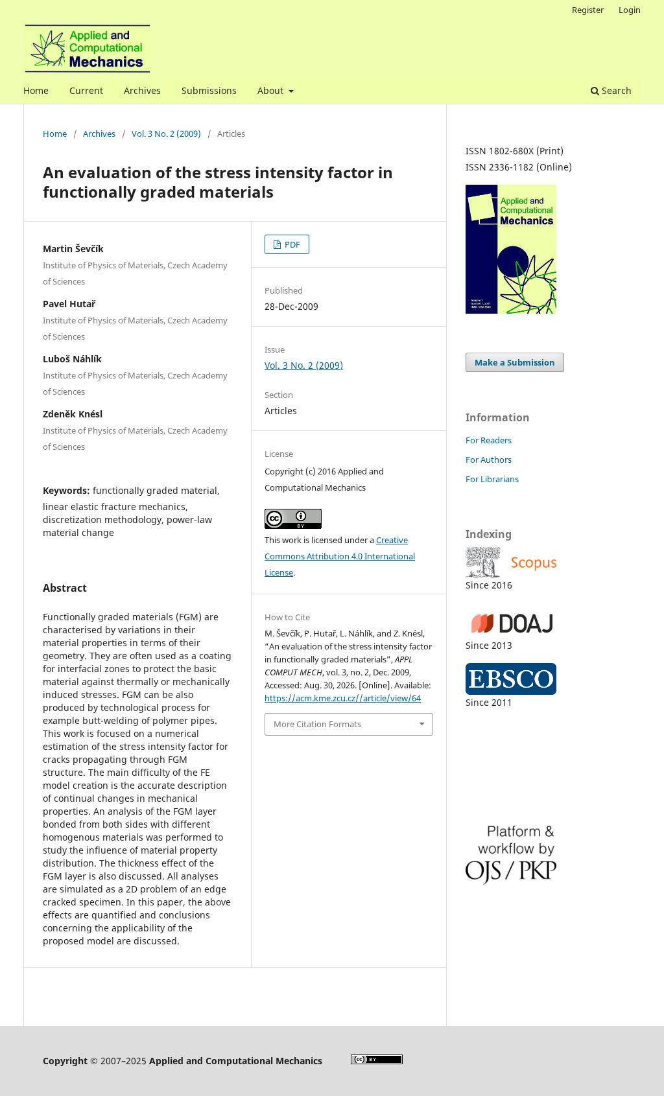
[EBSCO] (543, 679)
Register (588, 10)
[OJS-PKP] (543, 855)
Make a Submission (515, 362)
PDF (291, 244)
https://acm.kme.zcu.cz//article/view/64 (343, 698)
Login (630, 10)
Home (36, 90)
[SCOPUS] (543, 562)
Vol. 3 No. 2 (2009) (166, 133)
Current (86, 90)
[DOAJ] (543, 620)
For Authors (489, 459)
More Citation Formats (317, 724)
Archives (142, 90)
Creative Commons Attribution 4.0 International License (340, 556)
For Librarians (492, 479)
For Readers (489, 440)
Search (615, 90)
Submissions (209, 90)
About (271, 90)
